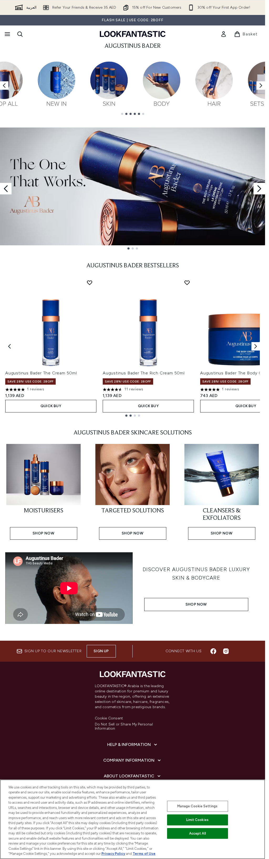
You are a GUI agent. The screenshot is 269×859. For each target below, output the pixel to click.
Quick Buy (50, 406)
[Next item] (261, 85)
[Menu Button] (7, 34)
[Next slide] (259, 188)
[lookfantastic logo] (132, 34)
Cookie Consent (109, 718)
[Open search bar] (20, 34)
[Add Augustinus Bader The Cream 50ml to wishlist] (89, 282)
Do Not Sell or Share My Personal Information (124, 726)
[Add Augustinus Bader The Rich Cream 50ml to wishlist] (187, 282)
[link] (223, 34)
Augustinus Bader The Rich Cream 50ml (144, 372)
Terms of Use (144, 854)
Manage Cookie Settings (197, 806)
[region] (132, 819)
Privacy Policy (113, 854)
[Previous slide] (6, 188)
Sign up (101, 651)
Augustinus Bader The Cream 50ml (41, 372)
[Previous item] (4, 85)
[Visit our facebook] (213, 651)
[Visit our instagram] (226, 651)
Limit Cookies (197, 820)
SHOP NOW (196, 604)
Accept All (197, 833)
